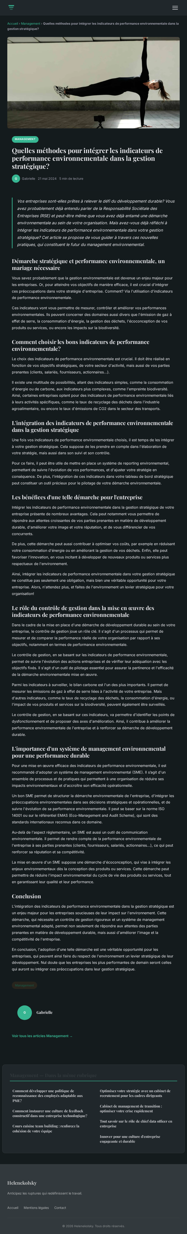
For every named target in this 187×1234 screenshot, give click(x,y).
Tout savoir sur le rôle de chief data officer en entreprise (136, 1123)
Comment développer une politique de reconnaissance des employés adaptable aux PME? (48, 1096)
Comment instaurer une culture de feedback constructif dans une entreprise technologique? (50, 1113)
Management (30, 23)
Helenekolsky (22, 1182)
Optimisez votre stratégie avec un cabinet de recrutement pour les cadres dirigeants (135, 1093)
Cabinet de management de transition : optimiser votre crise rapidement (131, 1108)
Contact (60, 1208)
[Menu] (175, 7)
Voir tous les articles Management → (42, 1036)
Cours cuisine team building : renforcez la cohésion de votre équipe (46, 1128)
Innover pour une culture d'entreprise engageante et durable (130, 1139)
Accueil (12, 23)
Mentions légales (36, 1208)
